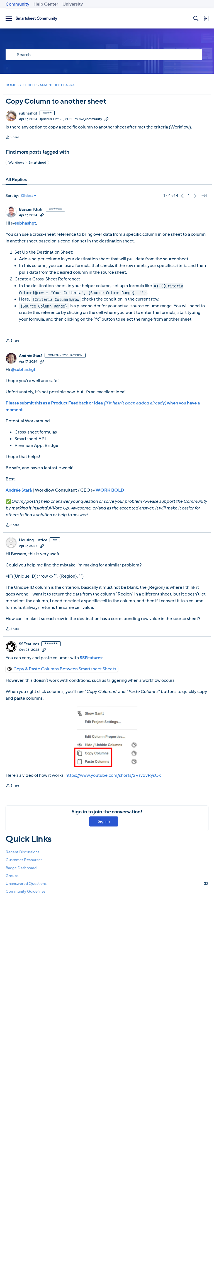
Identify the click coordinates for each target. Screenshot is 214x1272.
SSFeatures (29, 644)
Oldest (27, 196)
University (72, 4)
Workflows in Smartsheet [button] (27, 162)
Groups (12, 875)
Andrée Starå (30, 355)
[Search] (196, 18)
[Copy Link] (106, 119)
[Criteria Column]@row (55, 299)
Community (17, 4)
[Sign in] (206, 18)
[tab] (16, 179)
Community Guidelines (25, 891)
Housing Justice (33, 540)
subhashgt (28, 113)
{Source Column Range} (43, 306)
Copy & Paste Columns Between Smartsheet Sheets (64, 669)
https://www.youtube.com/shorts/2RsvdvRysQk (113, 775)
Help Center (45, 4)
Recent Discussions (22, 852)
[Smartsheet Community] (36, 18)
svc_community (90, 119)
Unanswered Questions (107, 883)
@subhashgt (23, 369)
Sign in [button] (104, 821)
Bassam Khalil (31, 209)
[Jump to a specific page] (204, 195)
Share (12, 137)
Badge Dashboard (21, 868)
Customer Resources (24, 860)
